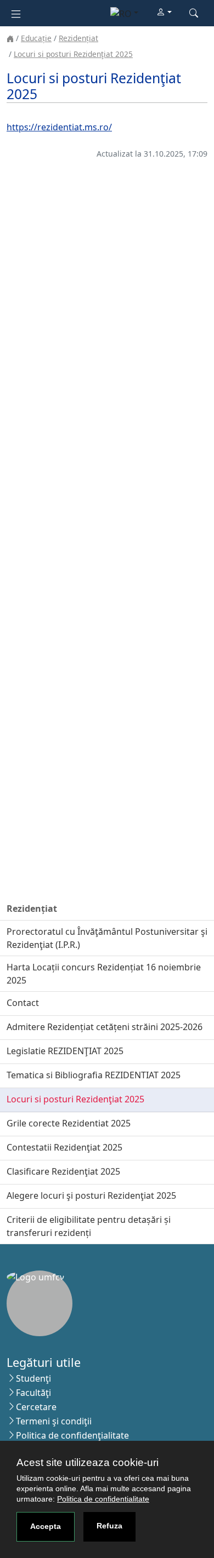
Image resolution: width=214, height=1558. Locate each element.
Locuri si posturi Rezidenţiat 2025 (73, 54)
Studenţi (33, 1378)
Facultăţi (33, 1393)
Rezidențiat (78, 38)
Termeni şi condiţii (54, 1421)
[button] (164, 12)
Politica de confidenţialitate (72, 1435)
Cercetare (36, 1407)
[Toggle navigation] (16, 13)
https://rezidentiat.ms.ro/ (59, 127)
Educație (36, 38)
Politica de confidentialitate (103, 1498)
